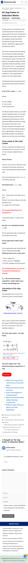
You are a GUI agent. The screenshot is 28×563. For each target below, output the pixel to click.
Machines (12, 8)
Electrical (7, 8)
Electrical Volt (10, 2)
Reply (5, 462)
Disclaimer (22, 560)
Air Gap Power (8, 420)
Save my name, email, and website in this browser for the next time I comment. (14, 507)
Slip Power (5, 422)
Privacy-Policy (14, 560)
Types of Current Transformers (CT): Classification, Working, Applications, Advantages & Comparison (13, 548)
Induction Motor (18, 8)
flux (14, 66)
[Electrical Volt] (2, 2)
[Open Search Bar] (22, 2)
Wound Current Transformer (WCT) (13, 538)
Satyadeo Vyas (5, 18)
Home (3, 8)
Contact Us (23, 558)
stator (21, 177)
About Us (6, 560)
